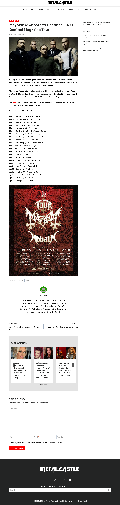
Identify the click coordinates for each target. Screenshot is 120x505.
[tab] (40, 384)
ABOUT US (51, 487)
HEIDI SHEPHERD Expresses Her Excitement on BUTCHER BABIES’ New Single (20, 370)
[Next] (73, 365)
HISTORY (71, 10)
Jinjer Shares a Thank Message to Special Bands (24, 326)
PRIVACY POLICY (91, 10)
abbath (12, 281)
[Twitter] (55, 480)
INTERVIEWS (59, 10)
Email (36, 437)
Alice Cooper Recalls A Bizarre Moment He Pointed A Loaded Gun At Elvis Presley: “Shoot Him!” (43, 370)
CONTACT (62, 487)
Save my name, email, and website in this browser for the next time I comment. (37, 443)
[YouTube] (70, 480)
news (27, 281)
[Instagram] (60, 480)
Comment (14, 409)
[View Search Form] (109, 9)
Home (25, 10)
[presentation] (21, 353)
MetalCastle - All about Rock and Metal (72, 501)
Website (60, 437)
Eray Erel (13, 35)
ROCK (49, 10)
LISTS (79, 10)
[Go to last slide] (14, 365)
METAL (41, 10)
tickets (15, 102)
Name (13, 437)
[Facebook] (50, 480)
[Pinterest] (65, 480)
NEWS (33, 10)
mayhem (20, 281)
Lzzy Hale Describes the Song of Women (63, 325)
